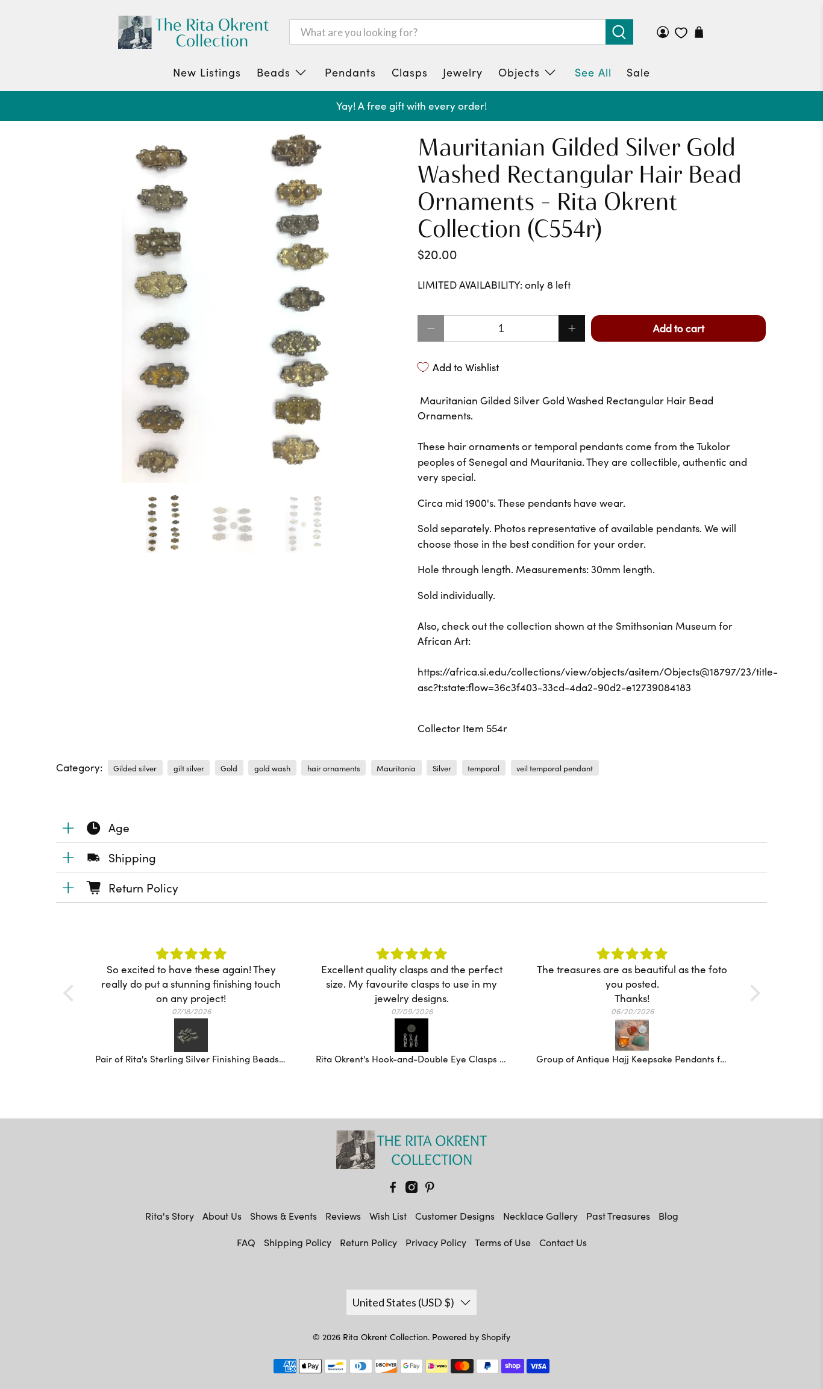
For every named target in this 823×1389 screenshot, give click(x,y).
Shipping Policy (297, 1242)
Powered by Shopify (471, 1337)
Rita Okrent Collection (385, 1337)
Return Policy (368, 1242)
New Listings (207, 72)
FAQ (246, 1242)
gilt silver (189, 768)
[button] (71, 992)
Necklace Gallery (540, 1215)
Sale (638, 72)
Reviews (343, 1215)
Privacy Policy (435, 1242)
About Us (222, 1215)
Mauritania (396, 768)
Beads (273, 72)
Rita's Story (169, 1215)
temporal (483, 768)
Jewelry (463, 72)
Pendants (350, 72)
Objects (519, 72)
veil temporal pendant (554, 768)
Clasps (410, 72)
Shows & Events (283, 1215)
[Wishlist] (681, 33)
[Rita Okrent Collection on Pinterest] (430, 1189)
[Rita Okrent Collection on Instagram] (411, 1189)
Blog (668, 1215)
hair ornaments (333, 768)
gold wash (272, 768)
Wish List (388, 1215)
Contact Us (563, 1242)
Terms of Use (503, 1242)
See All (593, 72)
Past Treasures (618, 1215)
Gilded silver (135, 768)
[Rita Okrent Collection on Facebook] (393, 1189)
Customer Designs (455, 1215)
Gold (229, 768)
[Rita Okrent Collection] (193, 32)
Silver (442, 768)
